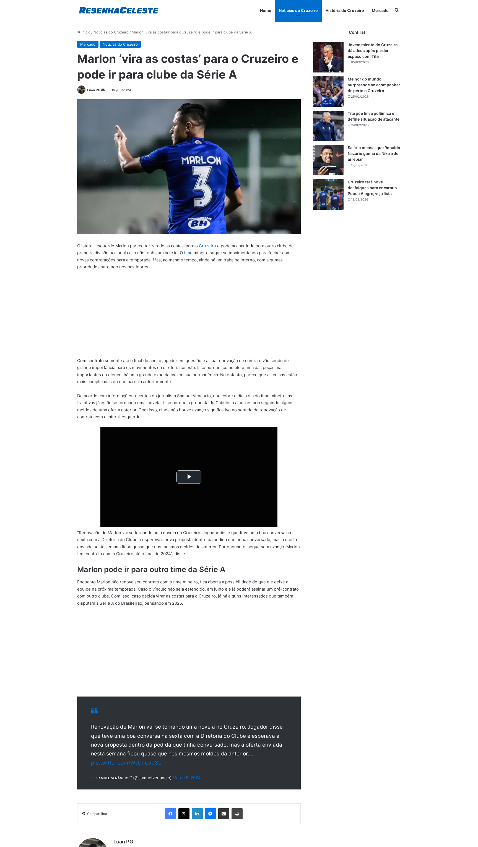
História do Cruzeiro (345, 10)
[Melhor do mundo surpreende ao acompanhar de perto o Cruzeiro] (328, 91)
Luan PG (93, 90)
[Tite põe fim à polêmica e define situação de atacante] (328, 126)
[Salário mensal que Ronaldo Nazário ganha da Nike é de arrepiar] (328, 160)
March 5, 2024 (187, 777)
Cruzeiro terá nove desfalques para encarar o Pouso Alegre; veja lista (372, 188)
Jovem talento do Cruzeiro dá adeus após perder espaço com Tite (373, 50)
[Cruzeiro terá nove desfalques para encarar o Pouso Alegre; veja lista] (328, 194)
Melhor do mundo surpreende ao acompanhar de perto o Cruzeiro (374, 85)
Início (85, 32)
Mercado (380, 10)
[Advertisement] (189, 316)
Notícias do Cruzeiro (298, 10)
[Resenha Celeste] (118, 10)
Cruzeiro (207, 245)
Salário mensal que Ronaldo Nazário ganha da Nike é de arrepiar (374, 153)
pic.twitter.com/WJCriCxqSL (126, 763)
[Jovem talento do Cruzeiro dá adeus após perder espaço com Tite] (328, 57)
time (188, 252)
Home (265, 10)
